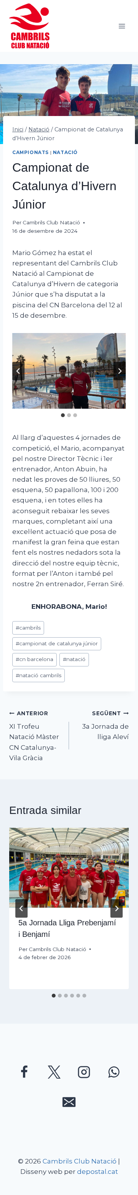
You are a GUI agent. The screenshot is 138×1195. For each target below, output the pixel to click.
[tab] (63, 415)
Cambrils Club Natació (51, 222)
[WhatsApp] (114, 1072)
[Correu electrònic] (69, 1102)
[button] (69, 371)
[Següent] (116, 908)
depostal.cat (97, 1171)
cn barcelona (34, 659)
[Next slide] (119, 371)
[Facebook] (24, 1072)
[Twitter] (54, 1072)
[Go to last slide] (18, 371)
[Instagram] (84, 1072)
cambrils (28, 628)
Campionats (30, 152)
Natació (65, 152)
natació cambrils (38, 675)
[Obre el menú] (122, 26)
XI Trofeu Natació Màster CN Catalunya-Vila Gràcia (34, 736)
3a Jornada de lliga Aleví (105, 725)
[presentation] (69, 868)
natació (74, 659)
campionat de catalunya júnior (57, 643)
